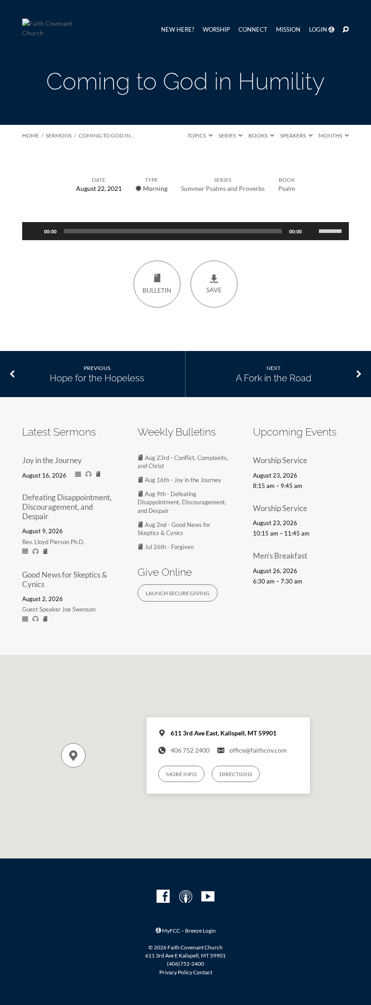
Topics (197, 135)
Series (228, 135)
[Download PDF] (98, 474)
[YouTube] (207, 896)
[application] (185, 231)
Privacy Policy (175, 972)
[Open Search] (345, 30)
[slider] (331, 230)
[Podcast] (185, 896)
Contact (202, 972)
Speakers (293, 135)
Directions (235, 774)
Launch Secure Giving (177, 593)
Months (331, 135)
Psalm (286, 188)
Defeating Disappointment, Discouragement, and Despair (67, 507)
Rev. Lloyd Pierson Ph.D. (53, 541)
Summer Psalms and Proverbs (223, 188)
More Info (181, 774)
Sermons (58, 135)
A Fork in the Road (273, 378)
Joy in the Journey (52, 460)
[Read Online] (78, 475)
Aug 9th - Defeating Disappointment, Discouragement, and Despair (182, 502)
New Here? (177, 30)
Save (214, 290)
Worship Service (280, 460)
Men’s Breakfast (280, 555)
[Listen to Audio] (88, 474)
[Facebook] (163, 896)
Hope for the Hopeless (97, 378)
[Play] (33, 231)
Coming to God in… (106, 135)
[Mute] (311, 231)
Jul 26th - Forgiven (168, 546)
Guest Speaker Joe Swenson (58, 609)
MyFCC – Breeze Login (188, 930)
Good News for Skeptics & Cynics (64, 579)
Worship (216, 30)
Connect (252, 30)
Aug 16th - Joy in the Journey (182, 480)
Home (30, 135)
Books (258, 135)
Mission (288, 30)
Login (318, 30)
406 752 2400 (190, 750)
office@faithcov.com (258, 750)
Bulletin (157, 290)
